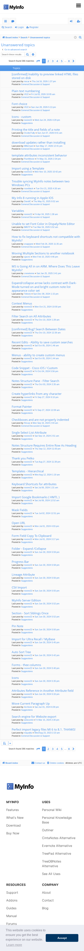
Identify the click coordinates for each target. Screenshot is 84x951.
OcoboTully (29, 133)
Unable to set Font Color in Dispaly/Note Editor (43, 224)
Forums (13, 21)
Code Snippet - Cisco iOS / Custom (35, 368)
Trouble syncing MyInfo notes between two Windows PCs (41, 183)
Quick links (6, 21)
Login (21, 27)
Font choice (19, 104)
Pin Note (17, 626)
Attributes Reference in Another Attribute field (42, 691)
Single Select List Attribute (29, 432)
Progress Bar (20, 562)
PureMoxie (29, 159)
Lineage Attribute (23, 574)
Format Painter (22, 406)
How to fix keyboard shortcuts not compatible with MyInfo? (46, 238)
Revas (27, 423)
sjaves (27, 257)
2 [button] (48, 61)
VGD (26, 94)
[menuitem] (80, 37)
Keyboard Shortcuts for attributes (34, 484)
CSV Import (19, 587)
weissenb (28, 720)
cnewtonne (29, 273)
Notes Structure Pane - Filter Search (35, 381)
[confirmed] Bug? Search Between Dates (38, 329)
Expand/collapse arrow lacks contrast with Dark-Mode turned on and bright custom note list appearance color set (44, 286)
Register (33, 27)
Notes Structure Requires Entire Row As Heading (44, 445)
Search (8, 27)
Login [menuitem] (72, 21)
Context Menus (22, 303)
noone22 (28, 120)
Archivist (28, 707)
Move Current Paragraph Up (31, 703)
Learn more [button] (14, 945)
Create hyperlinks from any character (37, 394)
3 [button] (53, 61)
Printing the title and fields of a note (36, 129)
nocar (26, 81)
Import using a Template (28, 168)
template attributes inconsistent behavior (39, 155)
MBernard (28, 146)
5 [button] (62, 61)
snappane (28, 244)
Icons (15, 678)
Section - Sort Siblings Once (30, 613)
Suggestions (27, 123)
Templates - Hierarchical (28, 471)
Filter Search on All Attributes (31, 316)
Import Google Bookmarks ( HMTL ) (35, 497)
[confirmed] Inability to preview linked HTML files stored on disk (45, 76)
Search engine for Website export (34, 716)
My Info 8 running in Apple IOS (32, 198)
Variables (18, 211)
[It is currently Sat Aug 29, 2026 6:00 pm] (75, 37)
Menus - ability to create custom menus (38, 355)
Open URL (18, 523)
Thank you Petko (23, 458)
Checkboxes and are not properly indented (40, 420)
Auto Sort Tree (21, 652)
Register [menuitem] (79, 21)
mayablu (28, 733)
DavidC (27, 201)
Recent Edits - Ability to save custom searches (42, 342)
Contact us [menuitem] (40, 763)
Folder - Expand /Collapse (29, 549)
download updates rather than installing (38, 142)
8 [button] (69, 61)
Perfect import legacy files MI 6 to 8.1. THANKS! (43, 729)
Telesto (27, 294)
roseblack (28, 188)
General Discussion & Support (35, 84)
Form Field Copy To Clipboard (31, 536)
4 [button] (57, 61)
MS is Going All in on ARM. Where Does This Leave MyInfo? (46, 268)
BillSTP (27, 227)
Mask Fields (20, 510)
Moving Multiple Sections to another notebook (43, 253)
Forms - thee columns (26, 665)
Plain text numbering (26, 91)
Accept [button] (62, 937)
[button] (38, 61)
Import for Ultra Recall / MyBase (33, 639)
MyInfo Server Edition (26, 600)
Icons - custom (21, 117)
